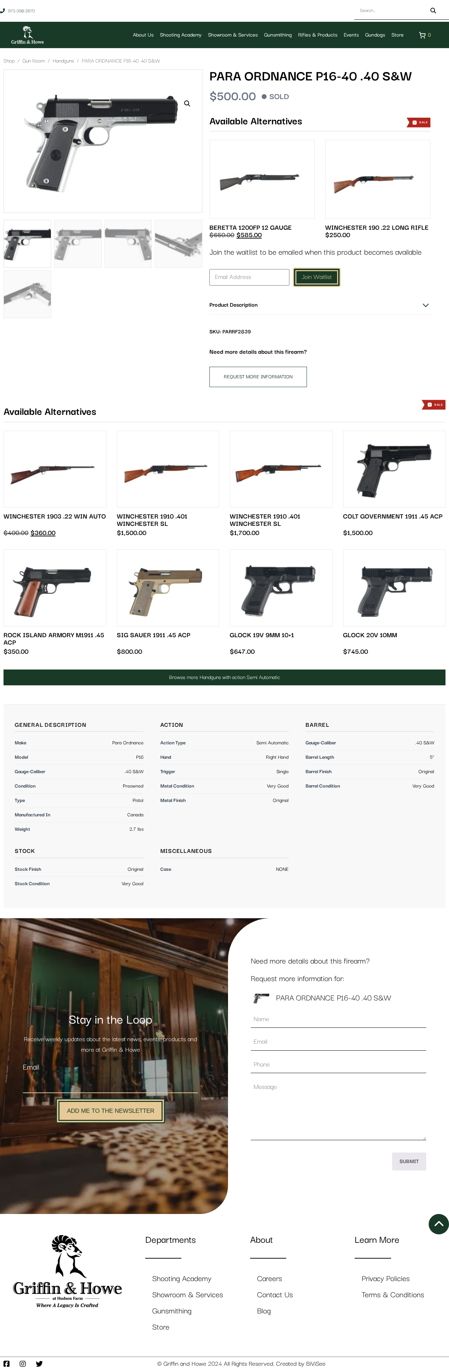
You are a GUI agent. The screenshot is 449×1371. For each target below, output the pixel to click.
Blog (264, 1311)
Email (31, 1067)
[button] (187, 103)
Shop (9, 61)
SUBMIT (409, 1161)
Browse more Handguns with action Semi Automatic (224, 677)
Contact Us (275, 1295)
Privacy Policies (386, 1278)
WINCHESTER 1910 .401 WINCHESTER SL (152, 520)
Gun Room (33, 61)
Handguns (63, 61)
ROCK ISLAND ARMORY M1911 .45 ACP (54, 639)
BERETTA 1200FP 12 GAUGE (250, 227)
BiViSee (316, 1363)
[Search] (433, 10)
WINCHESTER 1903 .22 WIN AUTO (55, 516)
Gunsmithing (278, 35)
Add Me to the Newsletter (110, 1111)
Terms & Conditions (393, 1295)
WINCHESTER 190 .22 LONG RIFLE (377, 227)
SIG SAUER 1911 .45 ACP (153, 635)
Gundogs (375, 35)
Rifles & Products (317, 35)
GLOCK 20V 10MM (370, 635)
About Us (143, 35)
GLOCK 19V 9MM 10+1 (262, 635)
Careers (269, 1278)
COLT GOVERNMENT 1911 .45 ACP (392, 516)
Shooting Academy (181, 35)
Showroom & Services (233, 35)
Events (351, 35)
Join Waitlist (317, 277)
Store (397, 35)
